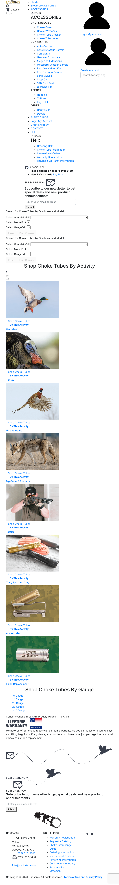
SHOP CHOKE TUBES (43, 5)
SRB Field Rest (45, 83)
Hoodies (42, 94)
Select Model (16, 222)
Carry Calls (43, 109)
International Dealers (61, 856)
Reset (11, 233)
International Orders (48, 153)
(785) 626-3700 (26, 853)
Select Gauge (16, 227)
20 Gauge (18, 703)
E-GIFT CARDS (39, 117)
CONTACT (37, 128)
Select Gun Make (18, 217)
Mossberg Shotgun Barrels (52, 64)
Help (33, 132)
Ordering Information (61, 852)
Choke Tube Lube (47, 38)
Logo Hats (43, 102)
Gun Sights (43, 53)
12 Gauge (17, 699)
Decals (41, 113)
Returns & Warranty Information (55, 160)
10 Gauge (17, 695)
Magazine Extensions (49, 61)
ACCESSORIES (39, 9)
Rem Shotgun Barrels (49, 72)
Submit (30, 207)
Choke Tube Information (51, 149)
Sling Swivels (44, 75)
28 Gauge (18, 706)
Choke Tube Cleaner (49, 34)
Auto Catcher (45, 46)
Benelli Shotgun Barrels (50, 49)
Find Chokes (26, 233)
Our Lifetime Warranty (62, 863)
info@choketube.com (24, 865)
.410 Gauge (18, 710)
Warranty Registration (49, 157)
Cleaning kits (44, 86)
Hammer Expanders (48, 57)
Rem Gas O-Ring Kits (49, 68)
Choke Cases (45, 27)
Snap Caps (43, 79)
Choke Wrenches (47, 30)
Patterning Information (62, 859)
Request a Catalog (60, 841)
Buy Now (58, 174)
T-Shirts (41, 98)
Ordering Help (45, 146)
